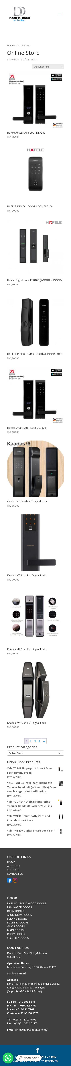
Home (10, 45)
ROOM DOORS (16, 934)
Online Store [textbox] (34, 753)
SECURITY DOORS (18, 937)
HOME (11, 862)
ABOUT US (13, 866)
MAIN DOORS (15, 930)
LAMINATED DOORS (19, 907)
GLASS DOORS (16, 926)
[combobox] (35, 753)
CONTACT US (15, 873)
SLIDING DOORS (17, 918)
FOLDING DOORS (17, 922)
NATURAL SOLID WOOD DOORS (26, 903)
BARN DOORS (15, 911)
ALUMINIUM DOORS (19, 915)
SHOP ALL (13, 870)
